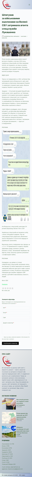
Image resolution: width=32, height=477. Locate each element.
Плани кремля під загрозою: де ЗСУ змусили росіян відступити (22, 416)
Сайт (4, 317)
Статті (4, 462)
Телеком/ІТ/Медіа (7, 464)
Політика (5, 458)
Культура (4, 38)
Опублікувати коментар (10, 343)
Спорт (4, 460)
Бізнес (4, 446)
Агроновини (5, 444)
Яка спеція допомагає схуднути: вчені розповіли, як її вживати (22, 402)
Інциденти (5, 452)
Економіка (5, 448)
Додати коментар (8, 323)
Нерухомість (6, 456)
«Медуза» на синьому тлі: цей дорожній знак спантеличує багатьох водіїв (22, 430)
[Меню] (29, 4)
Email (5, 312)
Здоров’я (4, 450)
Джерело (5, 284)
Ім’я (4, 307)
